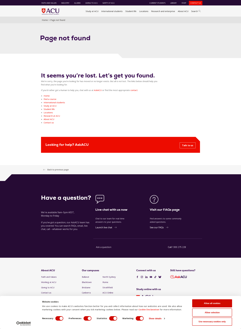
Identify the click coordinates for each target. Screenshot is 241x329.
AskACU (98, 90)
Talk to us (187, 145)
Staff (184, 3)
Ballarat (85, 276)
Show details (155, 318)
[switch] (87, 318)
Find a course (50, 99)
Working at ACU (48, 282)
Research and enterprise (163, 11)
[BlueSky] (160, 277)
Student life (130, 11)
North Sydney (109, 276)
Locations (143, 11)
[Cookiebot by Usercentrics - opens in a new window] (23, 323)
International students (112, 11)
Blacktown (87, 282)
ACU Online (108, 292)
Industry (65, 3)
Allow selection (212, 312)
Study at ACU (92, 11)
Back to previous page (58, 169)
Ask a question (103, 247)
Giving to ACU (91, 3)
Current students (157, 3)
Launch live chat (103, 227)
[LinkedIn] (146, 277)
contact (134, 90)
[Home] (50, 11)
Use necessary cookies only (212, 321)
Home (45, 20)
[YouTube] (151, 277)
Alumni (77, 3)
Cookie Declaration (148, 309)
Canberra (86, 292)
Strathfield (108, 287)
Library (173, 3)
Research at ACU (52, 115)
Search (194, 11)
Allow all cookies (212, 303)
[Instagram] (142, 277)
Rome (105, 282)
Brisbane (86, 287)
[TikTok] (155, 277)
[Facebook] (137, 277)
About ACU (183, 11)
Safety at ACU (109, 3)
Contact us (195, 3)
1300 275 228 (179, 247)
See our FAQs (157, 227)
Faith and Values (49, 3)
